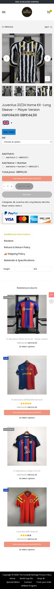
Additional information (17, 234)
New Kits (45, 202)
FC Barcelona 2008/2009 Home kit (27, 399)
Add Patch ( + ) (17, 157)
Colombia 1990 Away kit (27, 531)
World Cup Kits (26, 578)
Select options (28, 346)
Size (3, 137)
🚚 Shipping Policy (14, 253)
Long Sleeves (35, 202)
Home (12, 578)
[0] (48, 12)
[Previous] (6, 58)
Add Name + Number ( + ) (22, 166)
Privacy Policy (45, 575)
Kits (26, 202)
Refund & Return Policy (17, 247)
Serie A (18, 205)
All (14, 202)
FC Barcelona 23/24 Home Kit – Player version (27, 339)
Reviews (9, 240)
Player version (8, 205)
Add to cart (24, 186)
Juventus (20, 202)
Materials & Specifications (19, 260)
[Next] (47, 58)
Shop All (40, 578)
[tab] (27, 234)
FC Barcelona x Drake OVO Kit (27, 471)
